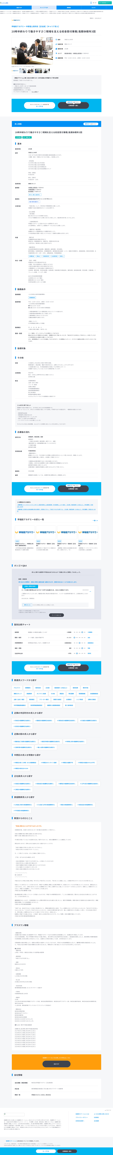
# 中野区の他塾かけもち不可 (86, 762)
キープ (94, 3)
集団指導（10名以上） (61, 688)
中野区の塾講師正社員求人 (42, 11)
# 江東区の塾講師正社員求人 (22, 789)
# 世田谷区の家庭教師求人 (85, 805)
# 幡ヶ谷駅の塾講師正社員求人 (46, 747)
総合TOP (19, 7)
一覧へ (95, 520)
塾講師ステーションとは (82, 1114)
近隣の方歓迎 (92, 699)
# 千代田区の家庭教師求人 (21, 810)
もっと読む (35, 92)
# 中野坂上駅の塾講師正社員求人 (74, 741)
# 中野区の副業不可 (67, 762)
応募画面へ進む (73, 104)
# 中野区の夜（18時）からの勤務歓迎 (25, 762)
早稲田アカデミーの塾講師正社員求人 (30, 13)
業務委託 (28, 688)
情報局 (69, 7)
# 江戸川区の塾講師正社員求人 (89, 783)
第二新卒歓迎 (69, 705)
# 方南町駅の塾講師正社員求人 (23, 747)
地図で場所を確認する (33, 201)
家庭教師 (29, 693)
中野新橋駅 (31, 189)
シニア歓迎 (79, 699)
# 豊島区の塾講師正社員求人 (44, 720)
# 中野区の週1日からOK (21, 768)
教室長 (62, 693)
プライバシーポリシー (82, 1117)
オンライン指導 (41, 693)
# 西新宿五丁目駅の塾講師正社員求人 (25, 741)
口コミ (94, 7)
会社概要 (96, 1121)
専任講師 (71, 693)
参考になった (27, 605)
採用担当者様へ (80, 1121)
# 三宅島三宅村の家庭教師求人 (23, 805)
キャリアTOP (44, 7)
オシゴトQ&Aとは (56, 615)
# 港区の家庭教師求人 (66, 805)
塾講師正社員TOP (17, 11)
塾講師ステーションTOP (5, 11)
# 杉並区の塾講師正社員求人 (88, 720)
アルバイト (17, 688)
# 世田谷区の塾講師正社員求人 (66, 720)
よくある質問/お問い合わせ (101, 1114)
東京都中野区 (68, 53)
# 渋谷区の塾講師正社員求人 (22, 720)
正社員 (48, 688)
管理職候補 (82, 693)
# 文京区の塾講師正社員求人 (22, 726)
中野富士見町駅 (77, 53)
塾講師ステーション (11, 1141)
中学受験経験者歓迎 (20, 705)
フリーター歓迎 (43, 699)
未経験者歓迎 (94, 693)
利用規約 (96, 1117)
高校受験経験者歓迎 (36, 705)
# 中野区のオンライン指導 (48, 762)
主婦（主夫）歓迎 (19, 699)
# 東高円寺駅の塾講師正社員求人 (50, 741)
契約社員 (38, 688)
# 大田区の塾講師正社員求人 (22, 783)
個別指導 (75, 688)
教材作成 (85, 688)
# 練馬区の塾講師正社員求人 (67, 783)
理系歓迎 (31, 699)
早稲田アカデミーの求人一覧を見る (41, 1094)
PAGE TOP (108, 1110)
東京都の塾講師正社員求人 (28, 11)
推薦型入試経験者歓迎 (53, 705)
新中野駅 (30, 191)
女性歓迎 (68, 699)
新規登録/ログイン (106, 3)
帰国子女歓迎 (57, 699)
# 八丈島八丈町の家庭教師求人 (46, 805)
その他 (53, 693)
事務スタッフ (18, 693)
